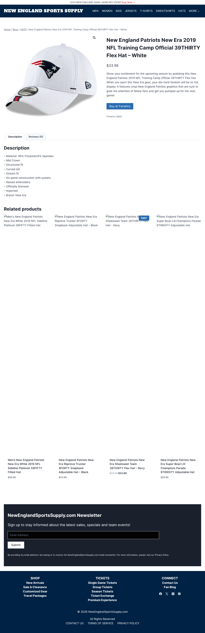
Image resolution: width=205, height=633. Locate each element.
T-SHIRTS (146, 10)
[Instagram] (173, 593)
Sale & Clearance (35, 587)
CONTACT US (75, 623)
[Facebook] (160, 593)
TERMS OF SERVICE (100, 623)
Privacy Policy (161, 555)
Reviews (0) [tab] (36, 136)
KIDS (119, 10)
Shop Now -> (128, 2)
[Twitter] (166, 593)
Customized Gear (35, 591)
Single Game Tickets (102, 582)
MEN (95, 10)
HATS (182, 10)
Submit (16, 545)
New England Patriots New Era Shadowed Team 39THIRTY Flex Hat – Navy (127, 464)
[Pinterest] (179, 593)
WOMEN (107, 10)
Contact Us (170, 582)
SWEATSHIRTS (165, 10)
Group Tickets (102, 587)
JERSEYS (131, 10)
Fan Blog (170, 587)
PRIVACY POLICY (128, 623)
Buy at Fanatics (119, 106)
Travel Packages (35, 595)
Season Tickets (102, 591)
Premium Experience (102, 600)
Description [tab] (15, 136)
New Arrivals (35, 582)
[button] (94, 38)
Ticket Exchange (102, 595)
